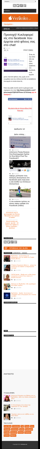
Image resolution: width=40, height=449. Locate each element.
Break (7, 29)
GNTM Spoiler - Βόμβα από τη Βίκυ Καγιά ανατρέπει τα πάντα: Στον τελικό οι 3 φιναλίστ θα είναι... (23, 276)
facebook (21, 5)
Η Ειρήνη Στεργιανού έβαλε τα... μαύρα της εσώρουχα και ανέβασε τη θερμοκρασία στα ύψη (23, 266)
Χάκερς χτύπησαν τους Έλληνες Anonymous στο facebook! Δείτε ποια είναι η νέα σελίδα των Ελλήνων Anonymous (20, 180)
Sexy (32, 426)
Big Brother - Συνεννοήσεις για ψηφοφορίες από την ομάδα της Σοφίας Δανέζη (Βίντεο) (22, 257)
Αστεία (22, 429)
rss (14, 5)
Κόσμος (20, 432)
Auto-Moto (7, 426)
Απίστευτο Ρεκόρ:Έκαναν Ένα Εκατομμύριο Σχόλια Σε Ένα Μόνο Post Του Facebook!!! (19, 155)
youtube (24, 5)
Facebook (7, 48)
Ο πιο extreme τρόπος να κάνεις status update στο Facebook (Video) (19, 203)
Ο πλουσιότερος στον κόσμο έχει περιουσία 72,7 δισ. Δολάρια (20, 405)
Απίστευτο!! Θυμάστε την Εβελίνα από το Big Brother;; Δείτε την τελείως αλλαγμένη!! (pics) (23, 397)
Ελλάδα (6, 432)
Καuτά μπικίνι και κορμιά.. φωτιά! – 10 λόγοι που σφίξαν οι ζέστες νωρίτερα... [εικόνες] (11, 225)
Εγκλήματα (28, 429)
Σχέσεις (6, 435)
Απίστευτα (14, 429)
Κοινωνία (14, 432)
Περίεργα (28, 432)
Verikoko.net (24, 444)
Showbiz (7, 429)
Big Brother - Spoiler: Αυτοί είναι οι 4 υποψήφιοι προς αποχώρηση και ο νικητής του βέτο (23, 294)
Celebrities (16, 426)
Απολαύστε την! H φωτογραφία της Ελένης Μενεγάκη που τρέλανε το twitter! (12, 215)
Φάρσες (13, 435)
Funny (27, 426)
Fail (22, 426)
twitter (17, 5)
